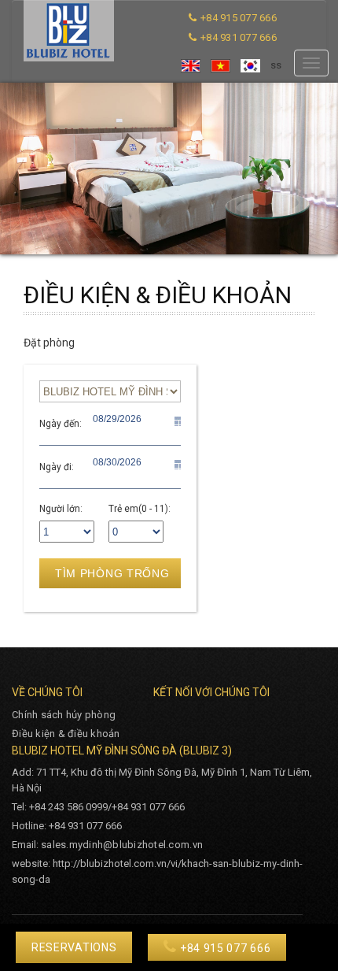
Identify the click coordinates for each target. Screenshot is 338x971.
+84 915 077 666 (238, 18)
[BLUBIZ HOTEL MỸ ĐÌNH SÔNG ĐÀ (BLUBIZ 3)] (69, 30)
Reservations (73, 947)
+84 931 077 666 (238, 37)
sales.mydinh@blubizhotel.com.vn (122, 845)
